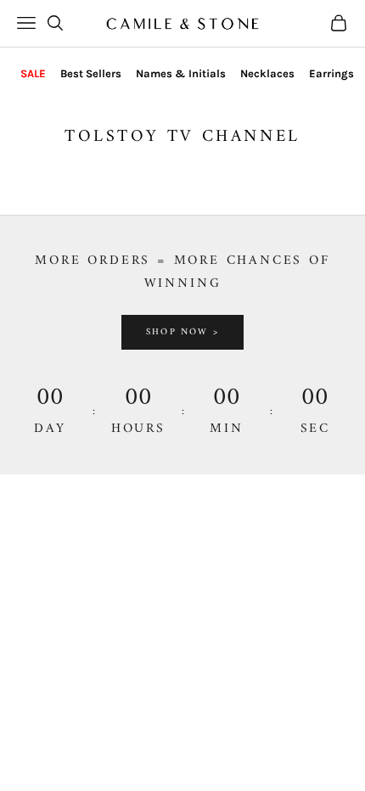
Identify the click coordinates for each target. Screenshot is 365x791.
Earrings (331, 73)
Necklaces (267, 73)
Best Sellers (90, 73)
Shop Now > (182, 332)
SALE (33, 73)
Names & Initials (181, 73)
